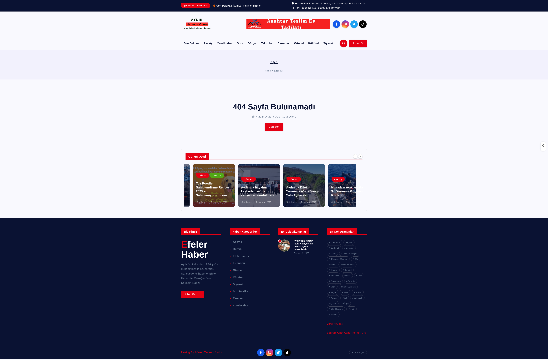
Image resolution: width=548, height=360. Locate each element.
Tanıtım (209, 175)
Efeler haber (241, 256)
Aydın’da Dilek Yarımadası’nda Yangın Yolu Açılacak (296, 191)
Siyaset (328, 43)
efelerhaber (193, 202)
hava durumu (348, 264)
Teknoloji (267, 43)
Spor (240, 43)
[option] (206, 185)
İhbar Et (358, 43)
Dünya (252, 43)
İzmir (352, 309)
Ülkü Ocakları (337, 309)
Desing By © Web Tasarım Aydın (201, 352)
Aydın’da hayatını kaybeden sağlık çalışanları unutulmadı (250, 191)
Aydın (349, 242)
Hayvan (334, 270)
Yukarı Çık (359, 352)
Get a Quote (193, 294)
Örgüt (346, 303)
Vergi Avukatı (335, 323)
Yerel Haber (224, 43)
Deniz (333, 253)
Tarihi (345, 292)
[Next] (360, 156)
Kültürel (313, 43)
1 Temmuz (335, 242)
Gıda (333, 264)
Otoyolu (351, 281)
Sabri (333, 287)
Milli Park (335, 276)
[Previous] (355, 156)
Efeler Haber (194, 249)
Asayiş (207, 43)
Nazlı (348, 276)
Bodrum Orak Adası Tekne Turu (346, 332)
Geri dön (274, 126)
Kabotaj (347, 270)
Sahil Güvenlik (349, 287)
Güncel (299, 43)
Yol (345, 298)
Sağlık (333, 292)
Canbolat (335, 248)
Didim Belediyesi (350, 253)
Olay (360, 276)
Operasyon (336, 281)
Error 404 (278, 71)
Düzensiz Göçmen (339, 259)
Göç (356, 259)
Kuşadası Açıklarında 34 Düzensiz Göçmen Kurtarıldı (339, 191)
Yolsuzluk (358, 298)
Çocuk (333, 303)
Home (268, 71)
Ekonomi (284, 43)
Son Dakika (191, 43)
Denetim (349, 248)
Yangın (334, 298)
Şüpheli (334, 314)
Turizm (358, 292)
